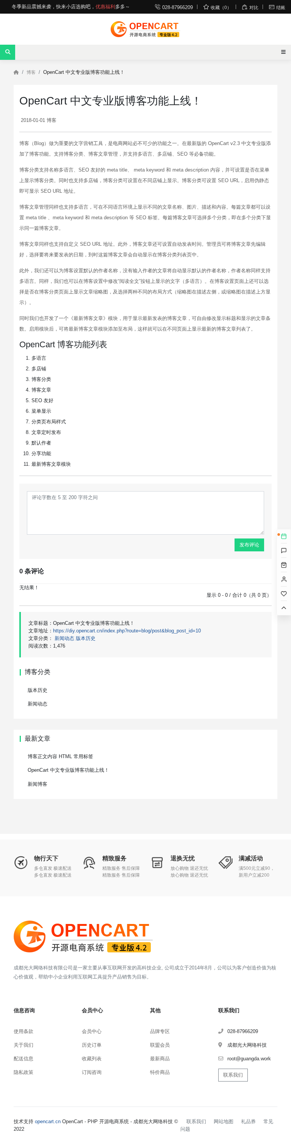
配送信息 (23, 1058)
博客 (31, 72)
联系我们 (233, 1075)
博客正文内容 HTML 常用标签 (60, 756)
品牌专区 (160, 1031)
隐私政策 (23, 1072)
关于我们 (23, 1045)
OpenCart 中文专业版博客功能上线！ (68, 770)
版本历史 (85, 638)
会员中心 (92, 1031)
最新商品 (160, 1058)
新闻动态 (64, 638)
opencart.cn (48, 1121)
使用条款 (23, 1031)
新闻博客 (37, 784)
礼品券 (248, 1121)
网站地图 (223, 1121)
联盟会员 (160, 1045)
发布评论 (249, 545)
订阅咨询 (92, 1072)
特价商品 (160, 1072)
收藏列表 (92, 1058)
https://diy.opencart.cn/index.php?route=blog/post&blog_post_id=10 (127, 631)
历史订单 (92, 1045)
